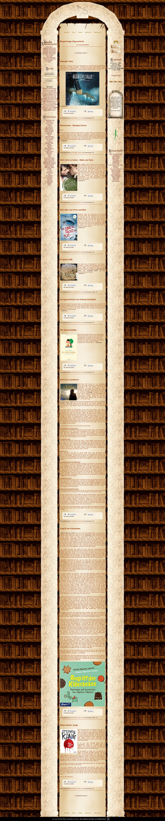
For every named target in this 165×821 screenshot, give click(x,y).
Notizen (49, 150)
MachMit (49, 146)
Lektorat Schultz (115, 171)
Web (49, 174)
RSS (93, 292)
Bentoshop (116, 159)
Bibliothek (49, 134)
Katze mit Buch (116, 170)
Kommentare (88, 118)
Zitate (49, 185)
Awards (49, 125)
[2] (77, 53)
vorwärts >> (84, 53)
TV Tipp (49, 170)
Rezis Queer (49, 60)
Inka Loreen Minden (115, 169)
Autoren (49, 124)
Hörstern (115, 167)
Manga (49, 147)
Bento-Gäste (49, 127)
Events (49, 140)
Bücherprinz (89, 535)
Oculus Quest (49, 151)
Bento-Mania (115, 157)
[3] (78, 53)
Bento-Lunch (115, 158)
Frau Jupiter (115, 163)
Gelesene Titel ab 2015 (49, 51)
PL (93, 118)
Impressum (88, 32)
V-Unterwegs (49, 181)
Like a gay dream (115, 174)
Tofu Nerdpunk (116, 181)
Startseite (66, 32)
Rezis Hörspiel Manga (49, 57)
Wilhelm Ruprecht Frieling (68, 533)
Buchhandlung (49, 136)
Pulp (49, 155)
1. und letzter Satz (49, 120)
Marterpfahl (116, 178)
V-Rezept (49, 179)
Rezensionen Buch (49, 158)
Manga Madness (115, 175)
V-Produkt (49, 178)
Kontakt (80, 32)
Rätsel (49, 156)
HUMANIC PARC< (92, 270)
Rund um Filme (49, 166)
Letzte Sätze (115, 173)
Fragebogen (49, 142)
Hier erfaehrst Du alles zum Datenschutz (93, 819)
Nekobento (116, 180)
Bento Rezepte (49, 129)
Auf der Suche (49, 123)
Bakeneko (116, 155)
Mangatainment (49, 148)
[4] (80, 53)
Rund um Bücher (49, 164)
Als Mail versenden (69, 113)
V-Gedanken (49, 175)
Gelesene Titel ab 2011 (49, 49)
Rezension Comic (49, 159)
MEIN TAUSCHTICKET (115, 154)
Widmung (49, 182)
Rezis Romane (49, 55)
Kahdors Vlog (49, 143)
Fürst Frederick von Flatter (115, 165)
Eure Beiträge (49, 139)
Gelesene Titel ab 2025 (49, 53)
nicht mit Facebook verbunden (65, 111)
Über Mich (49, 47)
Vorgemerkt (49, 173)
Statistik (49, 169)
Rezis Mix (49, 56)
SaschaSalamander (65, 118)
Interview (49, 132)
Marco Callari (115, 177)
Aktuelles (49, 121)
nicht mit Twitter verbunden (85, 111)
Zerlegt (49, 183)
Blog (49, 135)
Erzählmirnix (115, 162)
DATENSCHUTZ (115, 75)
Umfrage (49, 171)
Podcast (49, 154)
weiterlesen (64, 106)
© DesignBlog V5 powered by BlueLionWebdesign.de (56, 816)
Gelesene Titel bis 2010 (49, 48)
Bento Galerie (49, 128)
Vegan (49, 61)
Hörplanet (115, 166)
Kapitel (49, 144)
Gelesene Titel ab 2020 (49, 52)
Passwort (49, 152)
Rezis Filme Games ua (49, 59)
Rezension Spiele (49, 167)
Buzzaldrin (116, 161)
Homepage (89, 392)
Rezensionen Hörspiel (49, 163)
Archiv (73, 32)
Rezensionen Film (49, 160)
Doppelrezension (49, 138)
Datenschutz (97, 32)
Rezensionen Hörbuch (49, 162)
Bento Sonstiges (49, 131)
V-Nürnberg (49, 177)
